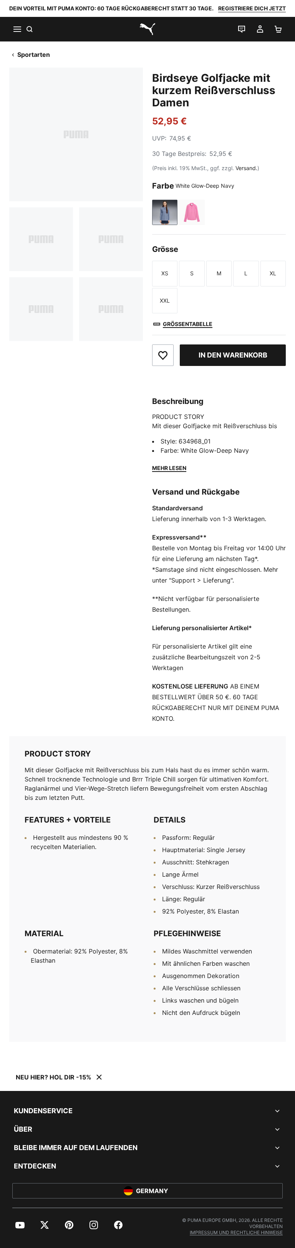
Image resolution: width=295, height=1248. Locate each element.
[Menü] (17, 29)
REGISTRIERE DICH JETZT (252, 8)
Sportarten (33, 54)
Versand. (246, 168)
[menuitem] (20, 1225)
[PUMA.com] (147, 29)
